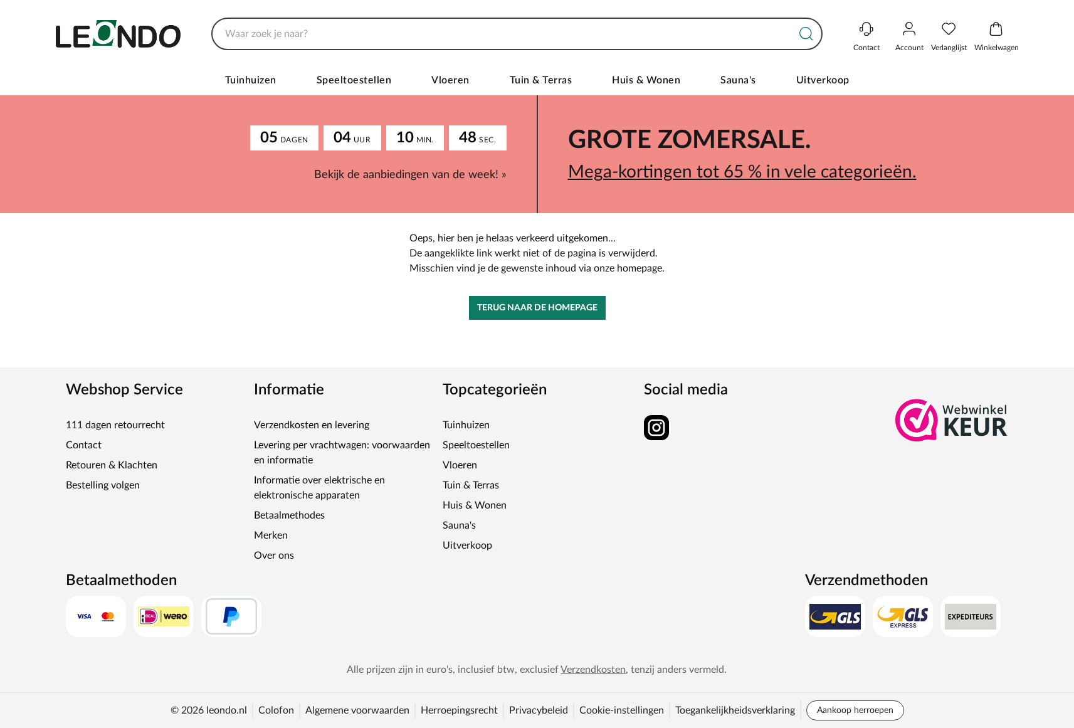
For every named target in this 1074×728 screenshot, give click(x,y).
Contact (84, 445)
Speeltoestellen (354, 80)
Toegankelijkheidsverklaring (735, 710)
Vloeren (450, 80)
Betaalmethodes (289, 515)
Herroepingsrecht (459, 710)
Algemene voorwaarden (357, 710)
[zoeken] (806, 33)
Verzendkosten (593, 670)
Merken (271, 535)
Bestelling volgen (103, 485)
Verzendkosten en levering (311, 425)
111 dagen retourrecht (115, 425)
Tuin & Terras (541, 80)
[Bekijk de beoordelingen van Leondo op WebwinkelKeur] (951, 420)
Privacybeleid (538, 710)
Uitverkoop (823, 80)
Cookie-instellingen (621, 710)
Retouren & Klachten (111, 465)
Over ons (274, 556)
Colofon (276, 710)
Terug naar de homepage (537, 307)
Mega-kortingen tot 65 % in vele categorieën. (742, 172)
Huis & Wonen (646, 80)
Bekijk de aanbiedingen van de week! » (410, 175)
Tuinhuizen (250, 80)
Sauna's (738, 80)
